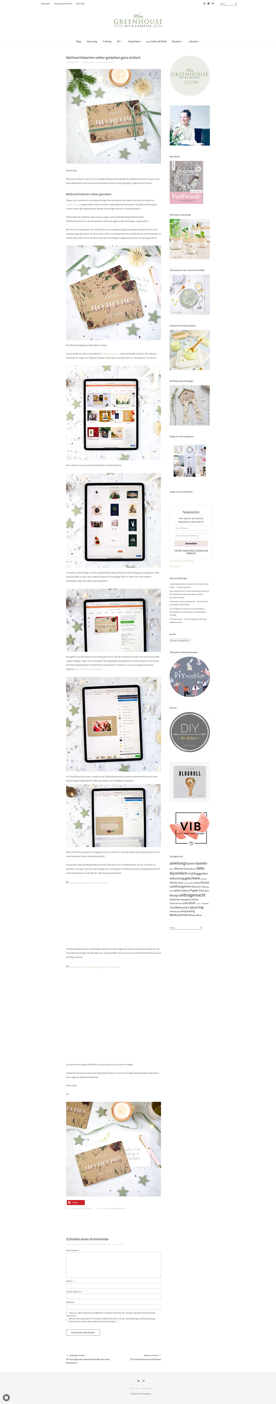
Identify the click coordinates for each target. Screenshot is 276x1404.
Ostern (185, 890)
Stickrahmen (176, 903)
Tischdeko (205, 903)
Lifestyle (193, 41)
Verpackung (188, 911)
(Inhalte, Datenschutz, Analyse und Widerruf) (191, 551)
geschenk (108, 1208)
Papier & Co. (77, 1208)
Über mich (80, 3)
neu (171, 890)
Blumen (179, 868)
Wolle (199, 915)
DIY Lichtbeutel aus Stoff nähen (145, 1357)
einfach (181, 873)
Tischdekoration (179, 907)
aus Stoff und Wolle (156, 41)
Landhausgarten (180, 886)
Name (69, 1280)
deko (201, 868)
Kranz (197, 882)
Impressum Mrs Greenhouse (182, 560)
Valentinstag (175, 911)
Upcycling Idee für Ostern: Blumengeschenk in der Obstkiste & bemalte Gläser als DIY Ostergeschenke (189, 594)
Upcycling (92, 41)
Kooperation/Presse (63, 3)
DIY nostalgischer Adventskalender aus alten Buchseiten (88, 1359)
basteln (201, 863)
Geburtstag (177, 878)
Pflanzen (204, 890)
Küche (205, 882)
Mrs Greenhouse (89, 62)
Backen (190, 863)
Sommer (175, 899)
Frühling (107, 41)
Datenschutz (175, 566)
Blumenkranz (190, 868)
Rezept (174, 895)
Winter (191, 915)
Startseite (45, 3)
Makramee (196, 886)
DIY (118, 41)
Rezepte (176, 41)
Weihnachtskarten (110, 353)
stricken (198, 904)
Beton (172, 869)
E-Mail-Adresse (74, 1291)
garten (203, 873)
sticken (195, 899)
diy (172, 873)
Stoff (192, 903)
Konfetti (191, 883)
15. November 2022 (72, 62)
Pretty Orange (73, 204)
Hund (185, 883)
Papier (114, 1208)
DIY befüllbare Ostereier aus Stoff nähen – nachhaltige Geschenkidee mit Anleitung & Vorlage (188, 611)
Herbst (174, 882)
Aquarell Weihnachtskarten (87, 669)
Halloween (203, 879)
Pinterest (208, 3)
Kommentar (73, 1250)
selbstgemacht (193, 895)
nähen (177, 890)
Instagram (204, 3)
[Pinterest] (138, 1381)
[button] (76, 1202)
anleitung (177, 863)
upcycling (197, 907)
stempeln (185, 899)
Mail (212, 3)
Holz (180, 882)
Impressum (134, 1388)
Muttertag (205, 887)
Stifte (185, 903)
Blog (78, 41)
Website (70, 1302)
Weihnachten (87, 1208)
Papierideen (134, 41)
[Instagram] (143, 1381)
